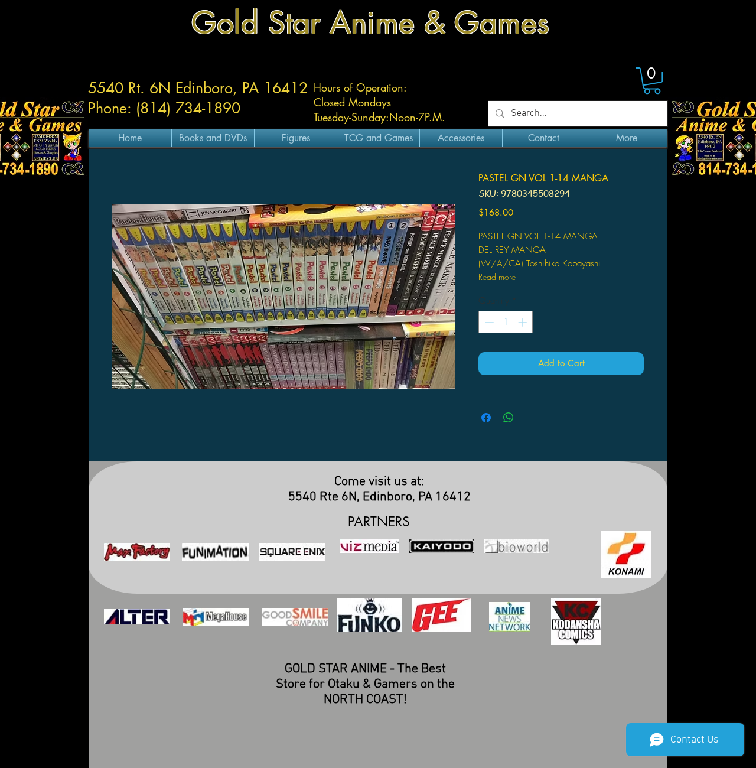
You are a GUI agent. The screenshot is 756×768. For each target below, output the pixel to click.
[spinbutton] (506, 322)
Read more (497, 276)
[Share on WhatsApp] (508, 418)
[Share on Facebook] (486, 418)
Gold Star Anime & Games (370, 23)
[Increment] (524, 322)
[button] (652, 80)
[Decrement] (488, 322)
